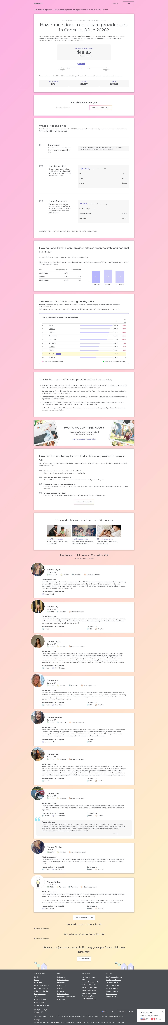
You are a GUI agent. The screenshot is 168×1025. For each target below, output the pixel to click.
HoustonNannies (112, 991)
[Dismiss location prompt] (163, 1012)
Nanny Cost (61, 999)
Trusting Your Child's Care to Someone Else (107, 542)
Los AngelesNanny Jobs (90, 982)
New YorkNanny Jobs (89, 987)
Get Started (84, 959)
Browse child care (100, 107)
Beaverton (53, 336)
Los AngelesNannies (113, 980)
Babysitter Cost (63, 994)
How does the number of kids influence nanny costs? (82, 542)
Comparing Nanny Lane (42, 1005)
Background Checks (41, 991)
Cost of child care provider (43, 10)
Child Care (61, 983)
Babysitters (38, 929)
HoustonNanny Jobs (89, 993)
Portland (52, 329)
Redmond (52, 339)
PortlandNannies (112, 988)
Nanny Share (38, 983)
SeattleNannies (111, 997)
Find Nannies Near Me (84, 917)
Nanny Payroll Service (41, 985)
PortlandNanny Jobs (89, 990)
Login (115, 3)
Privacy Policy (56, 1022)
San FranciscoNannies (114, 977)
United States (44, 280)
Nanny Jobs (61, 985)
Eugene (52, 347)
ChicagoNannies (112, 983)
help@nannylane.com (115, 1016)
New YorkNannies (112, 985)
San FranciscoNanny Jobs (89, 978)
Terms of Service (68, 1022)
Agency (36, 997)
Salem (51, 350)
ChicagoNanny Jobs (89, 985)
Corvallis (52, 354)
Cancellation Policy (82, 1022)
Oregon (42, 277)
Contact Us (38, 1013)
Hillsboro (52, 332)
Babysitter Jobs (63, 980)
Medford (52, 357)
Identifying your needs (55, 539)
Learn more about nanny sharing (84, 439)
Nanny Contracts (40, 994)
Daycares (60, 991)
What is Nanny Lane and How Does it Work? (57, 542)
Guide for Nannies (40, 1002)
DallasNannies (111, 994)
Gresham (52, 343)
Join (128, 3)
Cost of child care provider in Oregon (67, 10)
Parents (36, 980)
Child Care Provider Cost (66, 997)
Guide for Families (40, 999)
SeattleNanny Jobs (88, 999)
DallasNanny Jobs (88, 996)
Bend (51, 325)
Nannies (46, 929)
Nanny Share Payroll (41, 988)
